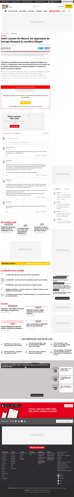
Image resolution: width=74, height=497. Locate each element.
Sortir (45, 11)
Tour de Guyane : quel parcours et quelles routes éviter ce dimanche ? (62, 344)
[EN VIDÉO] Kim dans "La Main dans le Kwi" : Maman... (66, 378)
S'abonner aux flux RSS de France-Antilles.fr (49, 48)
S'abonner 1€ (68, 6)
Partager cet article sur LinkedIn (46, 48)
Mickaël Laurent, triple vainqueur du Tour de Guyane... (35, 312)
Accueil (3, 33)
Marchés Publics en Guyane (41, 455)
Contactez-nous (68, 1)
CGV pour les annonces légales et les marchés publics (41, 462)
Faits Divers (23, 11)
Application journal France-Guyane (51, 455)
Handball (13, 459)
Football (12, 454)
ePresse (31, 490)
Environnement (5, 473)
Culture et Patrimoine (22, 459)
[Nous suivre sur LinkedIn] (19, 421)
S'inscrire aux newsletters (64, 421)
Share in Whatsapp (39, 48)
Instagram (62, 475)
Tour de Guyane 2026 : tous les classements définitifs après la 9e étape (37, 344)
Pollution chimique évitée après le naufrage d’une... (8, 229)
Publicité (59, 455)
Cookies (58, 460)
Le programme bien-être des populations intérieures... (23, 231)
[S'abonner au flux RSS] (25, 421)
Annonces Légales (54, 11)
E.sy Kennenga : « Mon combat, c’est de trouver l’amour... (65, 369)
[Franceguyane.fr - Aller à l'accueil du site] (37, 6)
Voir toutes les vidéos (37, 395)
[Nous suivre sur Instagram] (13, 421)
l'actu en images (62, 276)
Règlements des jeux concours (63, 467)
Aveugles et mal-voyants (44, 490)
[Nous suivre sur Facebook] (10, 421)
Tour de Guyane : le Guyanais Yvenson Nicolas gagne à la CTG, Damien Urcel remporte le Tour (63, 352)
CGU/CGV (59, 458)
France (3, 476)
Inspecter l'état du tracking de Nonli (64, 470)
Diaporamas (4, 459)
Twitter (61, 480)
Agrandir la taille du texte (4, 48)
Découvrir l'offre (25, 102)
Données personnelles (61, 463)
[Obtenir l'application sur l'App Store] (6, 405)
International (4, 478)
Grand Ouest (14, 33)
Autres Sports (13, 468)
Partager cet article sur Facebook (41, 48)
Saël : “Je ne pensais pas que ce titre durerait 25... (66, 387)
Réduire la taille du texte (2, 48)
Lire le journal (10, 6)
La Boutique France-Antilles (48, 488)
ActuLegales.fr (36, 490)
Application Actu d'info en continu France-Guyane (50, 458)
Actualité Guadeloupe (20, 488)
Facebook (61, 478)
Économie (39, 11)
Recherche (69, 11)
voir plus (63, 199)
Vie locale (4, 456)
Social (3, 466)
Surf (12, 466)
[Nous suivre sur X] (16, 421)
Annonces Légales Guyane (37, 488)
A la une (5, 11)
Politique (31, 11)
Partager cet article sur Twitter (44, 48)
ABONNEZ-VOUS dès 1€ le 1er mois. (25, 263)
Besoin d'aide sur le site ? (62, 452)
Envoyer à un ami (9, 48)
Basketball (13, 461)
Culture (3, 471)
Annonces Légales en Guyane (42, 458)
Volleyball (13, 463)
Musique (21, 454)
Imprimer (7, 48)
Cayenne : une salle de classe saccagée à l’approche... (12, 309)
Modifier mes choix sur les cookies (64, 462)
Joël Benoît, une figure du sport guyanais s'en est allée (13, 344)
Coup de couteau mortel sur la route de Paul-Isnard (41, 229)
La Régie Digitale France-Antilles (60, 488)
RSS (60, 483)
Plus (63, 11)
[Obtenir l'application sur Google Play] (16, 405)
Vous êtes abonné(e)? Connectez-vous (25, 91)
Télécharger (69, 405)
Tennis (12, 464)
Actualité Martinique (28, 488)
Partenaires (59, 457)
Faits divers (4, 454)
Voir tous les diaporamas (62, 298)
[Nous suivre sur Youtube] (22, 421)
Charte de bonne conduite (62, 465)
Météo (30, 454)
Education (4, 468)
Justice (3, 461)
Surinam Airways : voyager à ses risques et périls (13, 352)
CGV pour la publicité (66, 455)
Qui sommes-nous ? (61, 468)
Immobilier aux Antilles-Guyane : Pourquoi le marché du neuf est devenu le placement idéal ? (25, 365)
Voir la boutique (14, 126)
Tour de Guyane (12, 11)
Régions (8, 33)
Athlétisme (13, 458)
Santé (3, 470)
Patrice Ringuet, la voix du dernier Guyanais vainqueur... (12, 327)
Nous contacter (60, 453)
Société (3, 464)
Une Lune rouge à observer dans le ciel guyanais (36, 325)
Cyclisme (13, 456)
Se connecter (61, 6)
